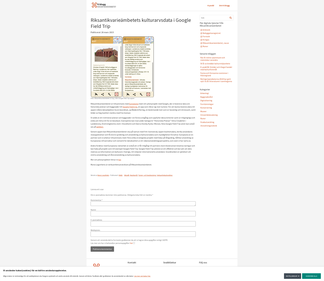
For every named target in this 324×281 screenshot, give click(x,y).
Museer (203, 111)
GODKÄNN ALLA (311, 276)
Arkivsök (206, 30)
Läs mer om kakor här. (142, 276)
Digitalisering (206, 100)
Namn (93, 210)
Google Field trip (130, 107)
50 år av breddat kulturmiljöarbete (215, 63)
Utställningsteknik (208, 125)
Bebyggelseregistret (212, 33)
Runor (205, 46)
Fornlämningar (207, 104)
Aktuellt (126, 175)
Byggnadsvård (206, 97)
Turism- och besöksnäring (147, 175)
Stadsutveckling (207, 122)
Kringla (206, 39)
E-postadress (96, 220)
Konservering (206, 107)
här (119, 159)
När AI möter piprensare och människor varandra (212, 58)
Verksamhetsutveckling (164, 175)
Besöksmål (133, 175)
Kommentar (97, 200)
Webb (121, 175)
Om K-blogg (224, 5)
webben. (100, 127)
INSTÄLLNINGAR (291, 276)
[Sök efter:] (216, 17)
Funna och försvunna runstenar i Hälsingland (214, 74)
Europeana (133, 103)
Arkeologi (204, 93)
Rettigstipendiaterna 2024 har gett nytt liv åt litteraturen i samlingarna (216, 80)
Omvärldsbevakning (209, 115)
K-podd (211, 5)
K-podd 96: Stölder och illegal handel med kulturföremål (216, 68)
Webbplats (95, 230)
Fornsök (206, 36)
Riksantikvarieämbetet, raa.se (216, 43)
